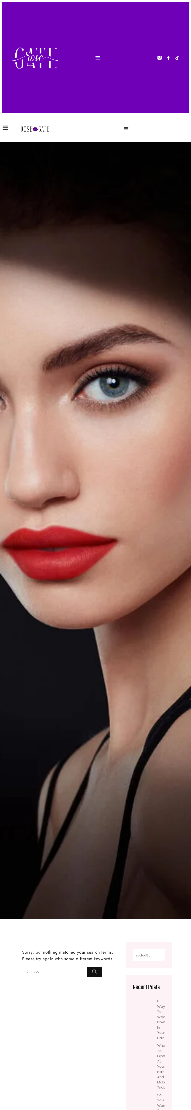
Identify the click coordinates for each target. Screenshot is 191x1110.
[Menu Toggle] (126, 128)
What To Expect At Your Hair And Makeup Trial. (161, 1066)
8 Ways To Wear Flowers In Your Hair (161, 1019)
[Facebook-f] (168, 58)
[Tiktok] (177, 58)
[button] (98, 58)
